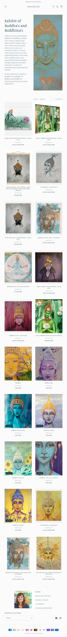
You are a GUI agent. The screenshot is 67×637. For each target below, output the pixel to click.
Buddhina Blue (49, 383)
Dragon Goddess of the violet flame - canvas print (48, 287)
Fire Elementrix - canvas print (48, 525)
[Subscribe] (31, 618)
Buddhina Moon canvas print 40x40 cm (18, 286)
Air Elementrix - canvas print (49, 187)
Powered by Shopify (38, 633)
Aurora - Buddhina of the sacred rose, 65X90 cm (49, 335)
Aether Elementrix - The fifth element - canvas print (18, 238)
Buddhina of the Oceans (18, 430)
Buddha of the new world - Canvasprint (49, 237)
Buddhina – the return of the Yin (48, 477)
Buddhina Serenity (49, 430)
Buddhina (18, 383)
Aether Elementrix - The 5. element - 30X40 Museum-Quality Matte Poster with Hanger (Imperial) (18, 188)
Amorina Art (30, 633)
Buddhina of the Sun (18, 477)
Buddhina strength (18, 525)
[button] (5, 6)
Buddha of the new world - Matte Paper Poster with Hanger (18, 573)
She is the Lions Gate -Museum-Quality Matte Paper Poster (48, 573)
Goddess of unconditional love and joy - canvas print (18, 138)
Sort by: (36, 99)
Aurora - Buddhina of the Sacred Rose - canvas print (49, 138)
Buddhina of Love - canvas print (18, 335)
